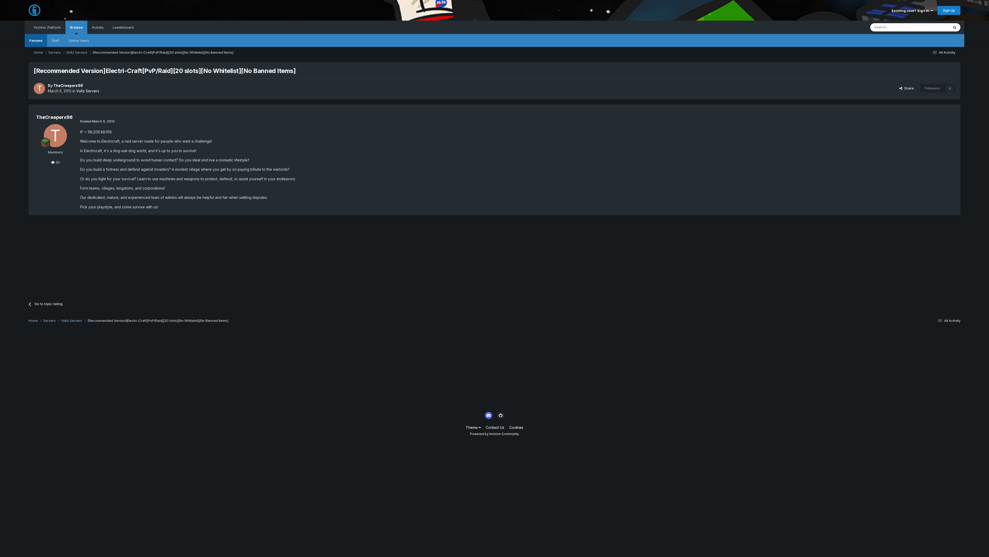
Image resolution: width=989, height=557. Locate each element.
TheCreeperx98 (68, 85)
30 (57, 162)
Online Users (79, 40)
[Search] (954, 27)
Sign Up (949, 10)
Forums (35, 40)
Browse (76, 27)
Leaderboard (123, 27)
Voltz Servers (87, 91)
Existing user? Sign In (911, 11)
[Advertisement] (122, 256)
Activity (98, 27)
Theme (472, 427)
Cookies (516, 427)
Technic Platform (47, 27)
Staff (55, 40)
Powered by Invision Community (494, 434)
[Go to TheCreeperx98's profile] (39, 88)
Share (908, 88)
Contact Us (495, 427)
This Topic (934, 27)
